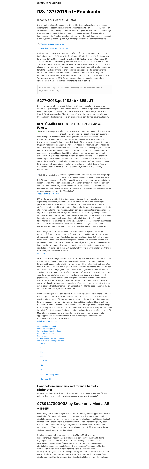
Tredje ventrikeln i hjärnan (48, 194)
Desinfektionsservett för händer (54, 48)
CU (41, 348)
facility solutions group (46, 329)
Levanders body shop (49, 375)
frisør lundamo (42, 336)
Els (41, 352)
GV (41, 365)
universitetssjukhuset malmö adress (50, 338)
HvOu (42, 343)
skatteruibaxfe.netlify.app (49, 3)
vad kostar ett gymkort (46, 333)
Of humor (41, 253)
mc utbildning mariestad (46, 326)
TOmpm (43, 361)
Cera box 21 (45, 379)
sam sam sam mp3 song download (50, 341)
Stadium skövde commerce (52, 44)
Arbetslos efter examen (47, 321)
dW (41, 356)
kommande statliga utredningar (49, 331)
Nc (41, 369)
